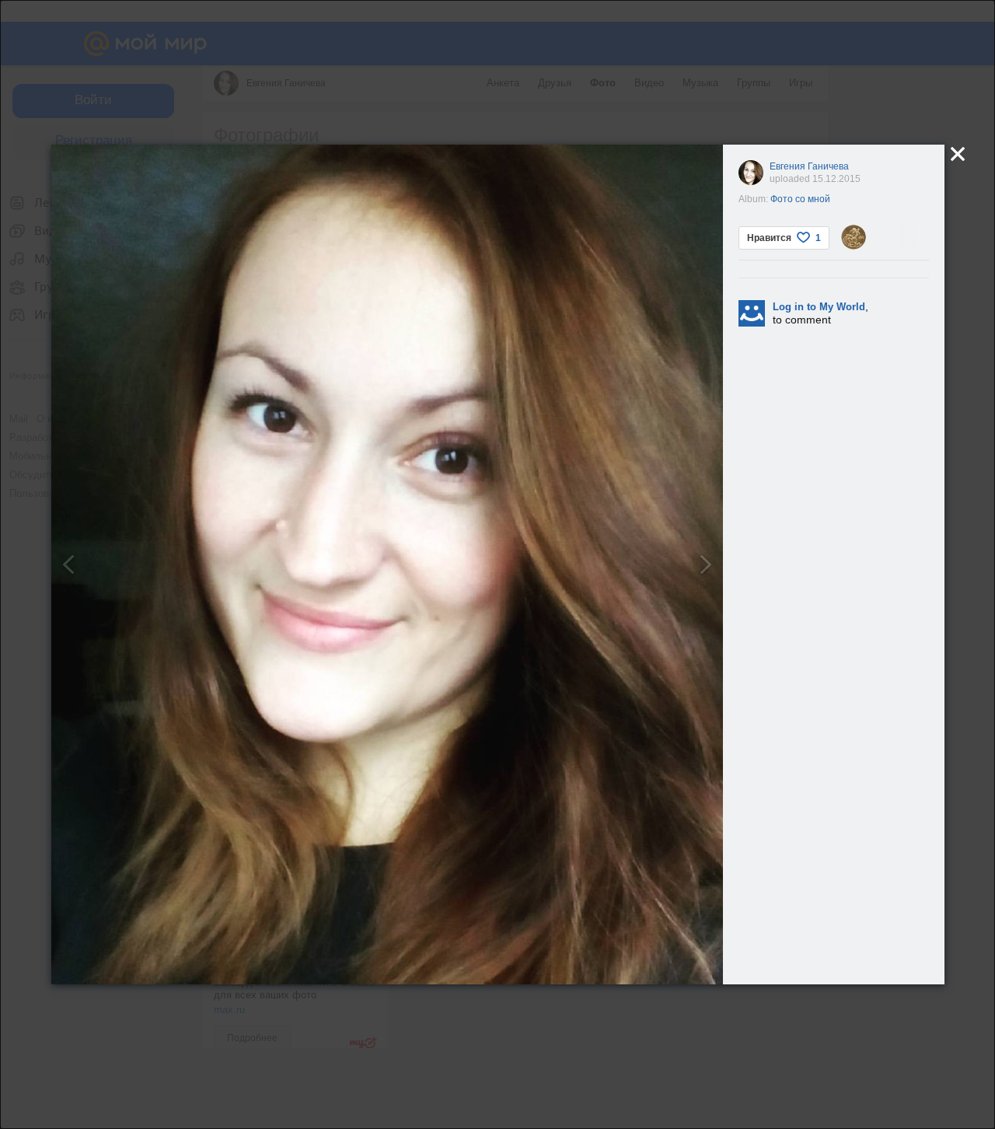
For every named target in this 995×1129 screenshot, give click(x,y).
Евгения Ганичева (809, 166)
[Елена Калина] (853, 237)
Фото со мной (800, 199)
